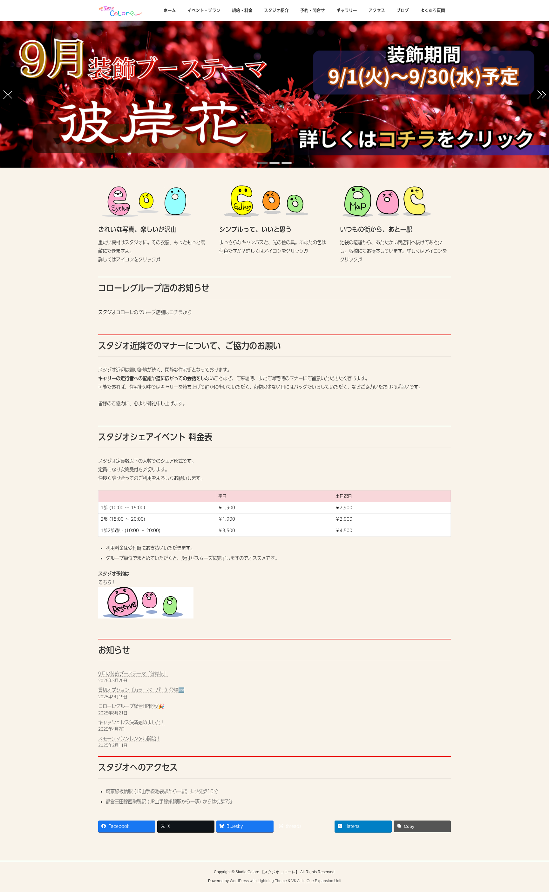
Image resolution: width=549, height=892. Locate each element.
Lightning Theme (272, 881)
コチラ (176, 312)
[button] (262, 163)
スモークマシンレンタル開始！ (129, 738)
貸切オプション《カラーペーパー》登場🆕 (141, 690)
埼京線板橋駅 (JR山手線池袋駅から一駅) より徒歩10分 (162, 791)
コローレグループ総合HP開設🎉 (131, 706)
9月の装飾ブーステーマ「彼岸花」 (133, 673)
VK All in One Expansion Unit (316, 881)
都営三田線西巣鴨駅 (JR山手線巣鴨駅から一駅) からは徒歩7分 (169, 801)
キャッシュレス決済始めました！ (131, 722)
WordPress (239, 881)
